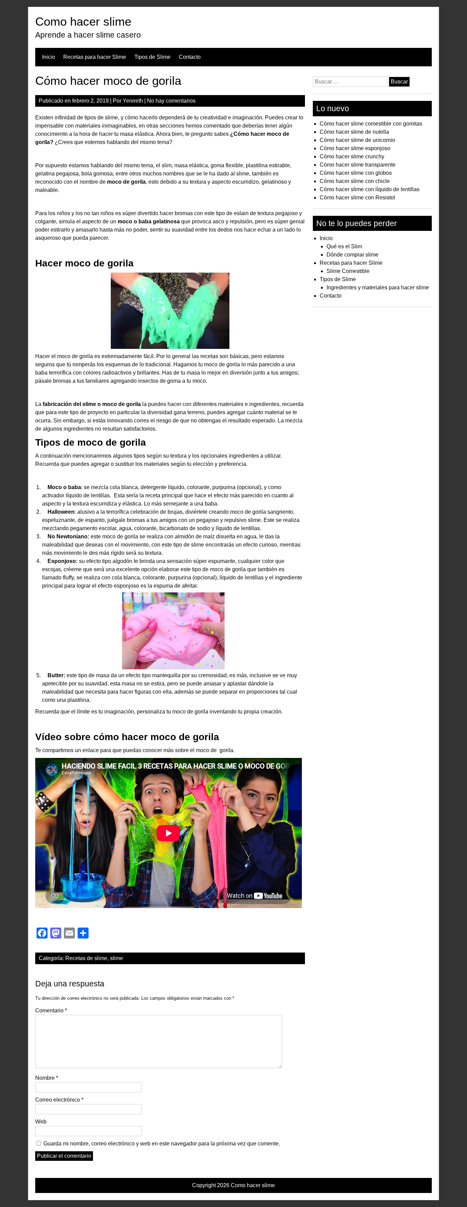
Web (40, 1122)
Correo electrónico (59, 1100)
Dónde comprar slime (352, 255)
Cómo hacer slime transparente (358, 165)
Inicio (48, 57)
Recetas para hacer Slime (94, 57)
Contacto (190, 57)
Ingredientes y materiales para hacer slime (377, 287)
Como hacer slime (83, 21)
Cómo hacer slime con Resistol (357, 197)
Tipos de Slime (152, 57)
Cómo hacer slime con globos (356, 173)
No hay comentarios (171, 101)
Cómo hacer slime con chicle (355, 181)
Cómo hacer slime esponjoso (355, 148)
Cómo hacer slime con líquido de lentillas (369, 189)
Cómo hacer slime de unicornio (357, 140)
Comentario (51, 1010)
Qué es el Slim (344, 246)
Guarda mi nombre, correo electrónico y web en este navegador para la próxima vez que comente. (161, 1143)
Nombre (46, 1078)
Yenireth (133, 101)
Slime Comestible (348, 271)
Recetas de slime (86, 958)
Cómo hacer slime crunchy (352, 156)
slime (116, 958)
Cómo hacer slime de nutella (354, 132)
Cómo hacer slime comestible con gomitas (371, 124)
